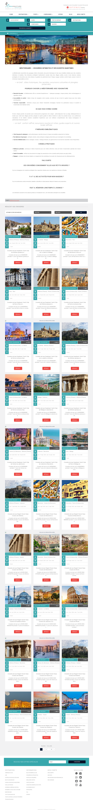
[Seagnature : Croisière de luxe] (25, 5)
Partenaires (29, 789)
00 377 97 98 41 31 (75, 7)
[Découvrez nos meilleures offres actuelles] (46, 320)
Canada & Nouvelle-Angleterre (12, 782)
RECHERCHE (25, 28)
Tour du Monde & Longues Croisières (13, 796)
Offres (60, 14)
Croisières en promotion (32, 775)
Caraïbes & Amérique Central (12, 787)
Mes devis (50, 775)
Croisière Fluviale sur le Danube (12, 789)
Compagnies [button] (48, 14)
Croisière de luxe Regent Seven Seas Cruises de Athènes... (18, 514)
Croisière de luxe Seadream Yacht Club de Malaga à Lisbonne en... (46, 409)
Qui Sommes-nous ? (30, 787)
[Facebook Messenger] (76, 773)
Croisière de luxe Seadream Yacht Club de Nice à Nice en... (18, 303)
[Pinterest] (80, 781)
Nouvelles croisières (31, 777)
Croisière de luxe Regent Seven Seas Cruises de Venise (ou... (46, 674)
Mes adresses (51, 779)
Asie (6, 775)
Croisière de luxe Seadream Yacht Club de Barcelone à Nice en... (75, 251)
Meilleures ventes (30, 779)
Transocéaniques (9, 799)
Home (11, 14)
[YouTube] (80, 784)
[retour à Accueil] (7, 33)
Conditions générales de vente (33, 784)
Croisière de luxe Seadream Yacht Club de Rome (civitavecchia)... (75, 303)
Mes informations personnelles (55, 777)
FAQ (27, 792)
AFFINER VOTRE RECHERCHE (13, 212)
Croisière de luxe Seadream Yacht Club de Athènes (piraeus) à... (18, 251)
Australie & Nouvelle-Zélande (12, 777)
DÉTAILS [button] (18, 262)
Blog (70, 14)
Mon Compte (81, 14)
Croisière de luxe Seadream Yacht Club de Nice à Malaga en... (75, 463)
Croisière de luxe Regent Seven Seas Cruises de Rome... (75, 568)
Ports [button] (35, 14)
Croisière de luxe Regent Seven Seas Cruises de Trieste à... (75, 726)
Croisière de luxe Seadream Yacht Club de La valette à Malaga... (46, 251)
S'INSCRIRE (77, 761)
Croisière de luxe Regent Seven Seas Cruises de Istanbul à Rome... (18, 620)
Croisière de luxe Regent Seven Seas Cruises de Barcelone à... (46, 514)
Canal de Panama (9, 784)
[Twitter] (80, 777)
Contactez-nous (30, 782)
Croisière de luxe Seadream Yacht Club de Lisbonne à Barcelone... (46, 463)
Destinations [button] (23, 14)
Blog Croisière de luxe (31, 772)
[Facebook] (80, 773)
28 (51, 749)
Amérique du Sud (9, 772)
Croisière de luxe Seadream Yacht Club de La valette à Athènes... (46, 357)
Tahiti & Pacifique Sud (10, 794)
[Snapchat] (76, 780)
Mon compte (51, 772)
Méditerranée (8, 792)
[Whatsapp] (76, 777)
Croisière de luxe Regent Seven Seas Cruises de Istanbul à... (46, 726)
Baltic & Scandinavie (9, 779)
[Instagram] (76, 784)
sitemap (28, 794)
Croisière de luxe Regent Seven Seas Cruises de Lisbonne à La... (46, 620)
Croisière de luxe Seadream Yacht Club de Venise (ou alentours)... (18, 463)
